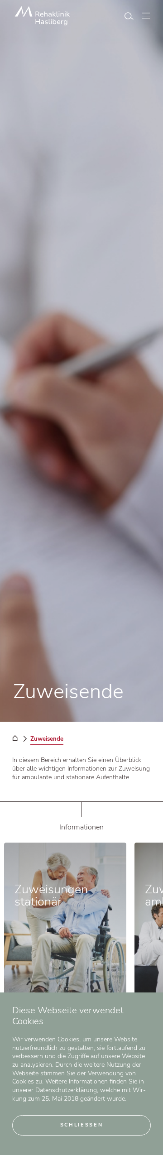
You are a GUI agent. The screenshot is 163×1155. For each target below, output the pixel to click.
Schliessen (81, 1124)
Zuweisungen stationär (51, 895)
